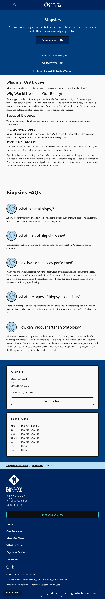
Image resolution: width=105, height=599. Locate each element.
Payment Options (17, 552)
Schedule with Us (52, 40)
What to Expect (15, 545)
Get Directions (53, 401)
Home (9, 524)
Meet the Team (15, 538)
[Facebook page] (8, 567)
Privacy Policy (13, 584)
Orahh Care (54, 584)
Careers (44, 584)
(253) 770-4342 (56, 63)
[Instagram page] (13, 567)
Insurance (12, 559)
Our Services (14, 531)
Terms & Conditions (30, 584)
